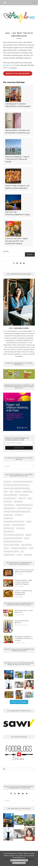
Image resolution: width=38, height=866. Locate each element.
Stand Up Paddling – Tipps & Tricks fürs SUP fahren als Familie (17, 159)
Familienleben (9, 505)
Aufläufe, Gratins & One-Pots (22, 481)
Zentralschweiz (9, 554)
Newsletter (7, 65)
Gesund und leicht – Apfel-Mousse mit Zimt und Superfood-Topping (16, 241)
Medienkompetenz (18, 525)
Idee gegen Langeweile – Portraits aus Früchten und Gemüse (24, 638)
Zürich (19, 554)
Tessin (31, 548)
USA (22, 551)
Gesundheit (19, 515)
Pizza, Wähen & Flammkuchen (13, 534)
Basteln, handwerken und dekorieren (16, 488)
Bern (5, 491)
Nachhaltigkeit (9, 528)
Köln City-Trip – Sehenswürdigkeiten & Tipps (17, 213)
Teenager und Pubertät (18, 548)
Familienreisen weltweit (24, 505)
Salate (27, 538)
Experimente (18, 501)
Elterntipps (8, 501)
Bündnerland (27, 491)
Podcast (28, 534)
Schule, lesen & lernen (11, 544)
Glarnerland (8, 518)
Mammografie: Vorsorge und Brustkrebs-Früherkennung (17, 131)
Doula (30, 498)
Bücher (17, 491)
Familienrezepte (9, 508)
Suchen (6, 251)
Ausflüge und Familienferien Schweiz (16, 485)
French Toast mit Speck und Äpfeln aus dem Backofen (17, 187)
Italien (28, 521)
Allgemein (7, 481)
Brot (11, 491)
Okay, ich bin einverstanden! (19, 860)
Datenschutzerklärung (19, 863)
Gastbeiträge (8, 515)
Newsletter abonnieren (18, 73)
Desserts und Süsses (10, 495)
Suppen (6, 548)
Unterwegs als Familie (11, 551)
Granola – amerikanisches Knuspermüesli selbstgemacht (23, 592)
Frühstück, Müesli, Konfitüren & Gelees (17, 511)
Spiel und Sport (27, 544)
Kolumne (7, 525)
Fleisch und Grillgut (24, 508)
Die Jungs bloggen (10, 498)
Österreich (28, 554)
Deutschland (24, 495)
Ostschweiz (20, 528)
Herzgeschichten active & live (14, 521)
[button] (9, 674)
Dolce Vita (22, 498)
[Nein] (35, 858)
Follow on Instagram (19, 702)
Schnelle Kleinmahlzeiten (13, 541)
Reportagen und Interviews (13, 538)
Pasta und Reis (8, 531)
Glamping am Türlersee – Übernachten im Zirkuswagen (18, 105)
